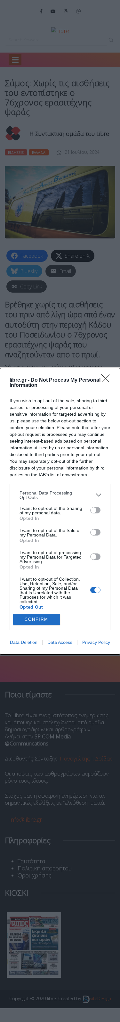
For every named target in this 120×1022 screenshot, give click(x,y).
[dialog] (60, 511)
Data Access (59, 642)
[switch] (95, 510)
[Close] (107, 380)
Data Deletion (23, 642)
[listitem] (60, 495)
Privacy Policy (96, 642)
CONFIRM (36, 619)
